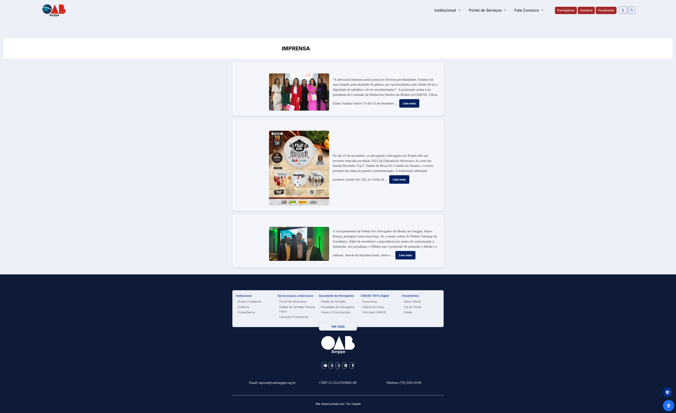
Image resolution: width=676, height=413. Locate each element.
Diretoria (243, 307)
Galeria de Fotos (373, 307)
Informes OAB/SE (374, 312)
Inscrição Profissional (293, 317)
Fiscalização (606, 10)
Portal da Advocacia (292, 301)
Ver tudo (338, 326)
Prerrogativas (565, 10)
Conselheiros (246, 312)
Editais (408, 312)
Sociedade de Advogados (337, 307)
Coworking (369, 301)
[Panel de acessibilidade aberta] (668, 405)
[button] (631, 10)
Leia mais (409, 103)
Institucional (445, 10)
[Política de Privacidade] (667, 392)
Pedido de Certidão (333, 301)
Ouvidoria (586, 10)
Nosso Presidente (249, 301)
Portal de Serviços (485, 10)
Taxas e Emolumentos (335, 312)
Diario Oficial (412, 301)
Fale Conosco (526, 10)
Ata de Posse (412, 307)
